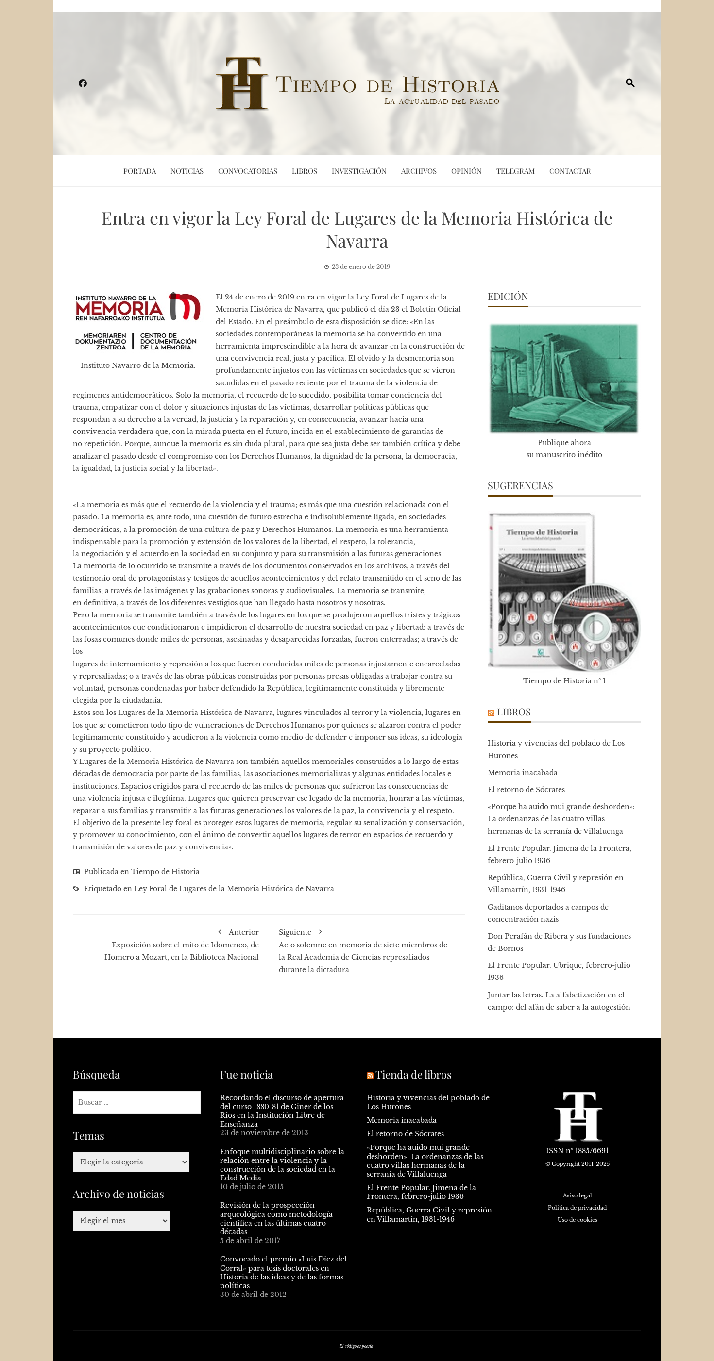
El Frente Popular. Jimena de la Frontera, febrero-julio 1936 (421, 1192)
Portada (139, 171)
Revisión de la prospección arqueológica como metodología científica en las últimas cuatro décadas (276, 1218)
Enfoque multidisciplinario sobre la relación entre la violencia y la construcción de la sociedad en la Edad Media (282, 1165)
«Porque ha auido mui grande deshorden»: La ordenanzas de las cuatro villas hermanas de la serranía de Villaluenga (561, 818)
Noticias (187, 171)
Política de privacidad (577, 1207)
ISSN (555, 1150)
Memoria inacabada (523, 772)
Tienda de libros (413, 1074)
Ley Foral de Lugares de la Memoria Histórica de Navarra (234, 888)
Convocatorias (247, 171)
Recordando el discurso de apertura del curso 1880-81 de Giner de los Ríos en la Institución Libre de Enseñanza (282, 1111)
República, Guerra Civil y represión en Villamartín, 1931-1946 (429, 1214)
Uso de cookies (577, 1219)
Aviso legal (577, 1195)
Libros (304, 171)
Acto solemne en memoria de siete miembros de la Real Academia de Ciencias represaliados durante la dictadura (363, 951)
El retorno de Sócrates (526, 789)
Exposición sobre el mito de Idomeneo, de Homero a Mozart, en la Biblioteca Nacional (181, 945)
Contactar (570, 171)
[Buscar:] (137, 1102)
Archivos (419, 171)
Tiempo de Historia (165, 871)
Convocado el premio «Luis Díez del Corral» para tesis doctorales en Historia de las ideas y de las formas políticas (283, 1272)
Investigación (359, 171)
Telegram (515, 171)
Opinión (466, 171)
